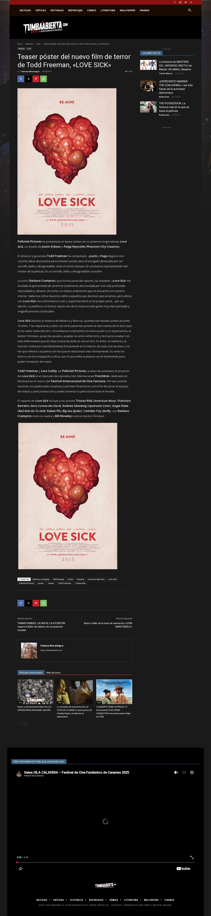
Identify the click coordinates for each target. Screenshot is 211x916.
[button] (190, 10)
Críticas (40, 10)
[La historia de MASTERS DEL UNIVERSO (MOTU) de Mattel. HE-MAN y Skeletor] (148, 65)
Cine (38, 43)
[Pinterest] (36, 79)
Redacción (164, 97)
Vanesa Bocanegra (30, 71)
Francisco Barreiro (96, 579)
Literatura (108, 10)
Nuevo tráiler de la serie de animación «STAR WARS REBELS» (108, 625)
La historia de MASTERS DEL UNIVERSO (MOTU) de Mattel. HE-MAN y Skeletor (175, 65)
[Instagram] (180, 2)
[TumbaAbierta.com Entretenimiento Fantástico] (105, 885)
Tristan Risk (80, 583)
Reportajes (75, 10)
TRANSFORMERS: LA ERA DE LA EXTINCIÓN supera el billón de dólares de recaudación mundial (41, 627)
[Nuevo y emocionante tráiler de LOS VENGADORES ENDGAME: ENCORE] (35, 691)
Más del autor (53, 672)
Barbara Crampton (41, 579)
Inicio (19, 43)
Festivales (57, 10)
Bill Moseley (58, 579)
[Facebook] (174, 2)
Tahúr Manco (165, 73)
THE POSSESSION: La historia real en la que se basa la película (174, 107)
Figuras (144, 10)
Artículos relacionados (31, 672)
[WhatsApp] (43, 79)
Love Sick (112, 579)
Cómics (91, 10)
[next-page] (25, 723)
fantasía (80, 579)
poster (41, 583)
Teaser (50, 583)
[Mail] (185, 2)
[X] (191, 2)
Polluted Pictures (26, 583)
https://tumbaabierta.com (51, 650)
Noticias (25, 10)
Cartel (70, 579)
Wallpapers (127, 10)
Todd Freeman (64, 583)
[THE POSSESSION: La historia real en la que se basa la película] (148, 106)
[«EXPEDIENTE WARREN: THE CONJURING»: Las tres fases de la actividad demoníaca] (148, 85)
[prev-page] (19, 723)
